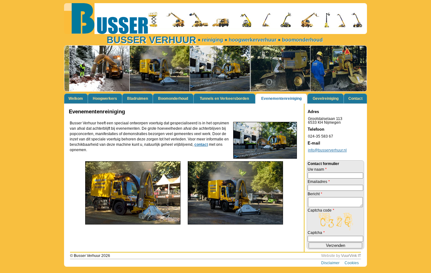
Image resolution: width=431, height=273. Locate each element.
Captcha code (321, 210)
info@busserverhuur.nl (327, 150)
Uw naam (317, 169)
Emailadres (319, 181)
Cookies (352, 263)
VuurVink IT (351, 255)
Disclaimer (330, 263)
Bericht (315, 194)
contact (201, 144)
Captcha (316, 232)
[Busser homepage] (215, 18)
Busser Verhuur (151, 40)
